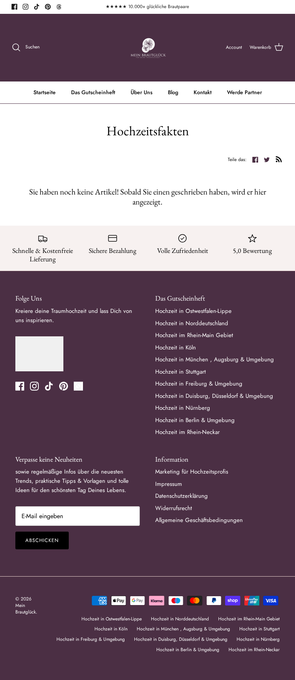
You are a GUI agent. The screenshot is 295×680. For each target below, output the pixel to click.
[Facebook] (14, 7)
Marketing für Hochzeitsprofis (191, 471)
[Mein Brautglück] (148, 47)
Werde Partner (244, 92)
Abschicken (42, 540)
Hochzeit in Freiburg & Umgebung (198, 383)
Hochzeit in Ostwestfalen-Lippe (193, 311)
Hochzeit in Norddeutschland (191, 323)
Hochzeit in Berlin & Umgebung (195, 420)
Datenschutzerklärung (181, 496)
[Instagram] (25, 7)
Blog (173, 92)
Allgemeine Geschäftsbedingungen (199, 520)
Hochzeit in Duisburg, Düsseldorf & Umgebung (214, 396)
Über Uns (141, 92)
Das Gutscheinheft (93, 92)
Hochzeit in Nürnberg (182, 408)
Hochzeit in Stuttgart (180, 371)
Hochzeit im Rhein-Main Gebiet (194, 335)
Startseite (44, 92)
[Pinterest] (48, 7)
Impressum (168, 484)
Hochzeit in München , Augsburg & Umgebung (214, 359)
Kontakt (203, 92)
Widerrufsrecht (173, 508)
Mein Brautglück (25, 608)
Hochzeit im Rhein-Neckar (187, 432)
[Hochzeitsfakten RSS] (278, 159)
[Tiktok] (37, 7)
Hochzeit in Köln (175, 347)
